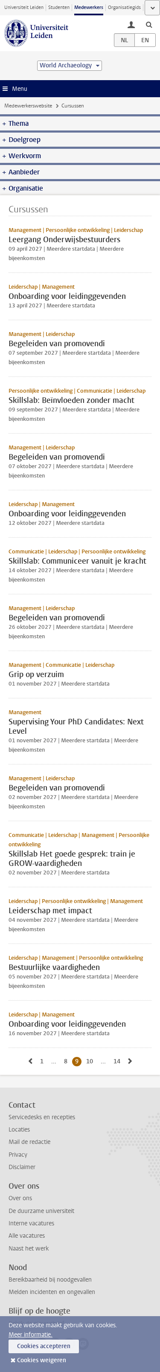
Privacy (18, 1155)
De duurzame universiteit (41, 1211)
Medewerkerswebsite (28, 105)
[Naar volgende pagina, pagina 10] (130, 1061)
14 (118, 1061)
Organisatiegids (124, 7)
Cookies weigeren (41, 1360)
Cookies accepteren (43, 1346)
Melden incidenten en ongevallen (52, 1292)
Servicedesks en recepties (42, 1117)
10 (91, 1061)
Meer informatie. (30, 1335)
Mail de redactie (29, 1142)
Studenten (59, 7)
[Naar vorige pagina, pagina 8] (30, 1061)
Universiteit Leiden (24, 7)
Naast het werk (29, 1249)
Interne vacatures (31, 1223)
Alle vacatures (27, 1236)
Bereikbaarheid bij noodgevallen (50, 1280)
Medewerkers (88, 7)
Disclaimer (22, 1167)
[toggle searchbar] (149, 24)
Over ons (20, 1198)
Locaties (19, 1130)
